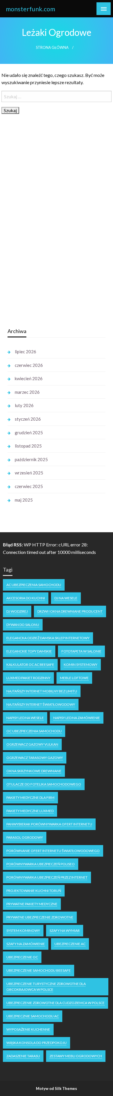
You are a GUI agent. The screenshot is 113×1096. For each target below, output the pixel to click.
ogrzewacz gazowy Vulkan (32, 744)
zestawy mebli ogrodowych (76, 1056)
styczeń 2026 (28, 419)
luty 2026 (24, 405)
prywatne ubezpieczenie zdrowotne (39, 917)
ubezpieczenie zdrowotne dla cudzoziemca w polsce (55, 1003)
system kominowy (23, 930)
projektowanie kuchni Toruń (33, 890)
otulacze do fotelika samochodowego (43, 784)
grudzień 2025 (29, 432)
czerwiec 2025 (29, 486)
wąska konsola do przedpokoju (36, 1042)
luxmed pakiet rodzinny (28, 678)
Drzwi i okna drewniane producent (70, 611)
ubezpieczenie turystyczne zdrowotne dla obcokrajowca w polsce (46, 987)
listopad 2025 (28, 445)
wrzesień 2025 (29, 472)
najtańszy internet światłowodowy (40, 704)
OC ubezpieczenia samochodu (34, 731)
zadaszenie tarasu (23, 1056)
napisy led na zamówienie (76, 718)
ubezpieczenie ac (69, 944)
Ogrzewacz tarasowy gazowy (34, 757)
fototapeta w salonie (81, 651)
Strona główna (52, 47)
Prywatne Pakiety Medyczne (31, 904)
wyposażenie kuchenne (28, 1029)
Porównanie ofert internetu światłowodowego (53, 851)
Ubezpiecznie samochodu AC (32, 1016)
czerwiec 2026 (29, 365)
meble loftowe (74, 678)
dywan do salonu (22, 624)
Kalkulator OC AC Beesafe (30, 664)
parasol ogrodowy (24, 837)
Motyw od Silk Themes (56, 1088)
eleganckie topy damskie (29, 651)
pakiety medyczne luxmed (30, 811)
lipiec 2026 (25, 351)
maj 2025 (24, 499)
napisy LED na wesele (25, 718)
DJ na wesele (65, 598)
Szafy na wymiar (65, 930)
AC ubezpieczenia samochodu (33, 585)
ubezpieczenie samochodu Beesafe (38, 970)
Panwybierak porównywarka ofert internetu (49, 824)
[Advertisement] (51, 231)
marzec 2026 (27, 392)
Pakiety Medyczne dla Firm (30, 797)
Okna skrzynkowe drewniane (33, 771)
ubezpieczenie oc (22, 957)
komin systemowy (80, 664)
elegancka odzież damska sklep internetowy (48, 638)
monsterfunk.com (30, 9)
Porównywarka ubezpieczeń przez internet (47, 877)
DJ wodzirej (17, 611)
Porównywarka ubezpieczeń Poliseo (40, 864)
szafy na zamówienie (25, 944)
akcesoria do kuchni (25, 598)
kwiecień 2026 (29, 378)
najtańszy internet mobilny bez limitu (41, 691)
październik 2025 (31, 459)
